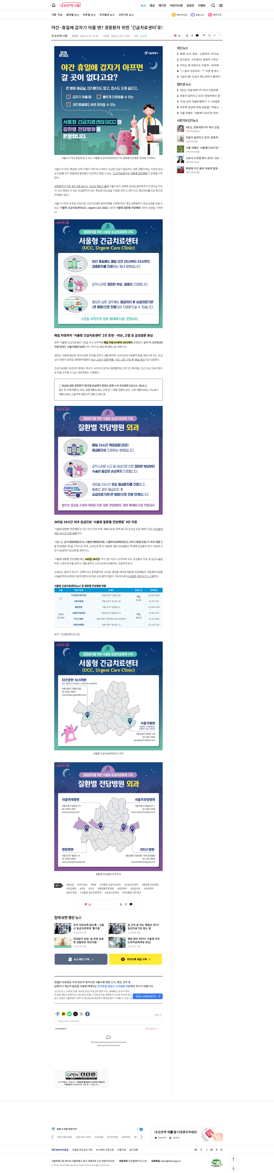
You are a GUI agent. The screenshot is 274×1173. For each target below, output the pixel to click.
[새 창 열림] (216, 1159)
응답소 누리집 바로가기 (146, 996)
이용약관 (121, 1149)
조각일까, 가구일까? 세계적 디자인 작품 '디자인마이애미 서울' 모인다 (200, 59)
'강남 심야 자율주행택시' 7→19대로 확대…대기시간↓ (200, 101)
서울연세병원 (78, 624)
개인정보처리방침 (59, 1149)
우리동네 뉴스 (107, 14)
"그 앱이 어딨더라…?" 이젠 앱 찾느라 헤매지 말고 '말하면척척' (200, 71)
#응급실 (70, 884)
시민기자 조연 (192, 141)
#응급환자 (149, 888)
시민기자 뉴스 (126, 14)
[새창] (81, 959)
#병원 (93, 884)
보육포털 (80, 1137)
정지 (137, 1129)
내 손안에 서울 (70, 4)
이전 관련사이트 (52, 1137)
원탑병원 (78, 606)
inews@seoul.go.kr (171, 1161)
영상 (152, 5)
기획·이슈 (57, 14)
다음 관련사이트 (141, 1137)
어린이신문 (176, 5)
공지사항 (133, 1149)
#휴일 (82, 888)
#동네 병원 (71, 892)
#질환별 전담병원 (150, 884)
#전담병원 (71, 888)
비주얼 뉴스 (89, 14)
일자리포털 (93, 1137)
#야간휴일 (82, 884)
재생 (141, 1129)
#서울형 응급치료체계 (90, 892)
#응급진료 (135, 888)
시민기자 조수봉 (192, 151)
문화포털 (107, 1137)
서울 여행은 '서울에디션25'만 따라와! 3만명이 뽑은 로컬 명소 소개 (200, 113)
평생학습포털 (121, 1137)
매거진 (162, 5)
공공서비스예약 (64, 1137)
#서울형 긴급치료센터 (110, 884)
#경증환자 (122, 888)
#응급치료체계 (112, 892)
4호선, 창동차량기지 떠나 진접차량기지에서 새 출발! (200, 90)
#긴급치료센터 (131, 884)
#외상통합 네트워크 (131, 892)
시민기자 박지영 (192, 172)
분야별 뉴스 (72, 14)
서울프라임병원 (78, 612)
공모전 (190, 5)
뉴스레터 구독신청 (105, 1149)
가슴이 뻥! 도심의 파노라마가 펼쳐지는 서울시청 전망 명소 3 (200, 76)
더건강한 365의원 (78, 595)
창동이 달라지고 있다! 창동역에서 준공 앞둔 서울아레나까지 (200, 95)
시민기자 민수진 (192, 162)
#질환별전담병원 (106, 888)
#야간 (91, 888)
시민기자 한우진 (192, 131)
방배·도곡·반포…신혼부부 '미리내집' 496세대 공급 (200, 53)
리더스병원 (78, 618)
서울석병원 (78, 601)
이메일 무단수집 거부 (82, 1149)
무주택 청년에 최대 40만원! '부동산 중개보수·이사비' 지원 (200, 107)
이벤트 (202, 5)
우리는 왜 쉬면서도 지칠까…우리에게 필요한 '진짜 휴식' (200, 65)
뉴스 (143, 5)
